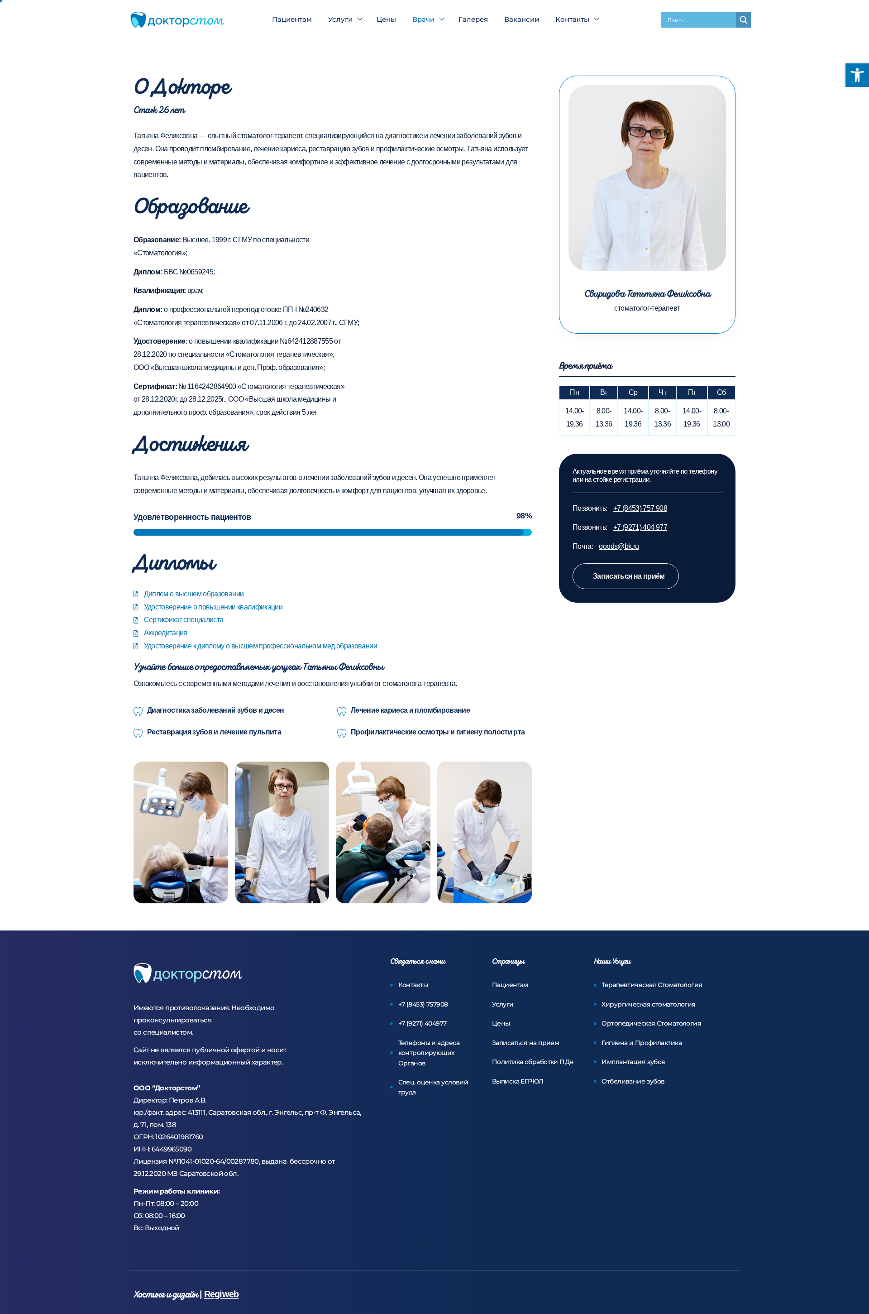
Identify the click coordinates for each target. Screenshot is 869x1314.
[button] (857, 75)
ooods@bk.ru (619, 546)
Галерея (473, 19)
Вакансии (521, 19)
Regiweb (221, 1294)
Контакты (572, 19)
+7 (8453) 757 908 (640, 508)
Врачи (423, 19)
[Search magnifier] (743, 20)
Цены (386, 19)
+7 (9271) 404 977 (640, 527)
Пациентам (292, 19)
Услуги (340, 19)
